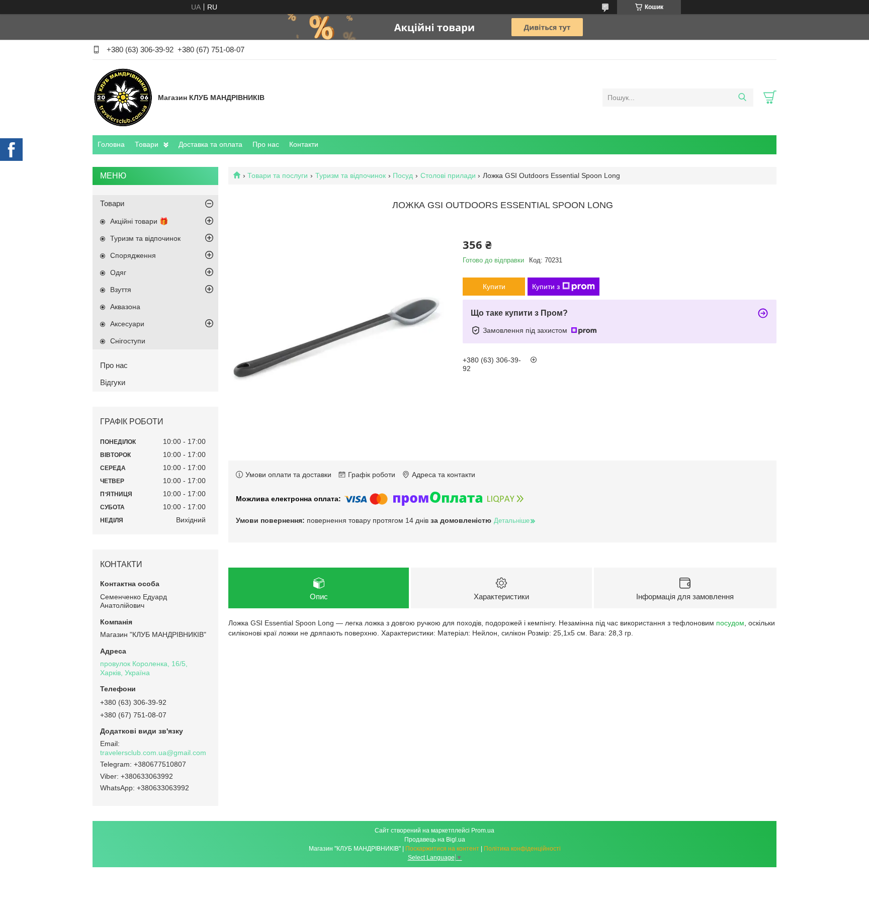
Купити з (546, 287)
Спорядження (133, 255)
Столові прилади (448, 175)
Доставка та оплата (210, 144)
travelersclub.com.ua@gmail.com (153, 753)
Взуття (120, 290)
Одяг (118, 272)
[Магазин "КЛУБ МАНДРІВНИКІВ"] (123, 97)
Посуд (403, 175)
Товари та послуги (277, 175)
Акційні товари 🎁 (139, 221)
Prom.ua (482, 830)
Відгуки (112, 382)
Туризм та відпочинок (350, 175)
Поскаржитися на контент (442, 848)
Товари (146, 144)
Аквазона (125, 307)
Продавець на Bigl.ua (434, 839)
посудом (730, 623)
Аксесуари (127, 324)
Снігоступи (127, 341)
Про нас (265, 144)
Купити (494, 287)
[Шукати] (742, 97)
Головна (111, 144)
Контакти (303, 144)
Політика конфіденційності (522, 848)
